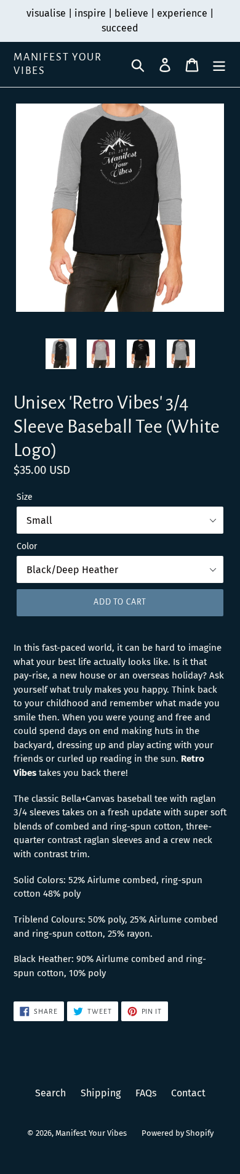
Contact (188, 1093)
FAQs (145, 1093)
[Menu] (219, 64)
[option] (61, 353)
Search (50, 1093)
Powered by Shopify (178, 1133)
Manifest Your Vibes (58, 64)
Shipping (101, 1093)
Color (27, 546)
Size (25, 497)
